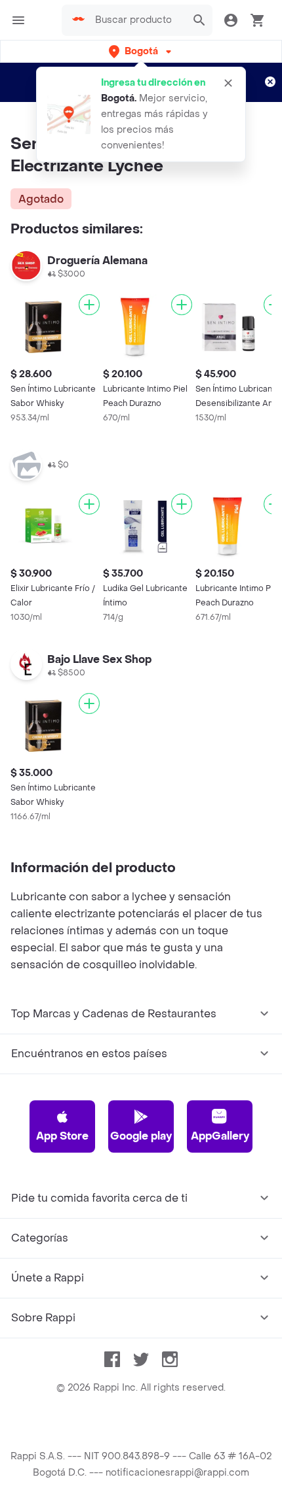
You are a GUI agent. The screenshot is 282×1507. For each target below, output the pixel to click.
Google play (141, 1136)
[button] (141, 51)
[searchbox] (137, 20)
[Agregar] (89, 304)
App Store (62, 1136)
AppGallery (220, 1136)
